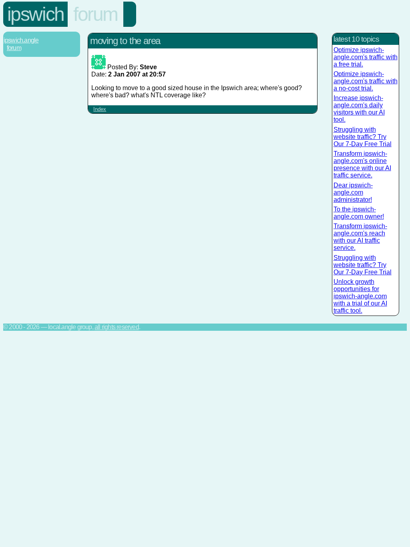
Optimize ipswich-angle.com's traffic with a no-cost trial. (366, 81)
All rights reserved (116, 327)
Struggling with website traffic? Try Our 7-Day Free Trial (363, 136)
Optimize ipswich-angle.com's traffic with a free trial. (366, 57)
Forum (95, 14)
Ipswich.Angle (21, 40)
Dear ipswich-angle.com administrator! (353, 192)
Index (99, 109)
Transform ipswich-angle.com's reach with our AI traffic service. (360, 237)
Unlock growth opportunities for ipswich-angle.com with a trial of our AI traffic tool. (360, 296)
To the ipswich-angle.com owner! (359, 213)
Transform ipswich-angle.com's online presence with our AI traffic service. (362, 164)
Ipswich (35, 14)
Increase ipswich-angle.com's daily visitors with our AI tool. (359, 109)
